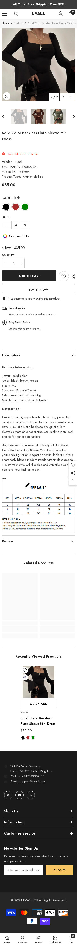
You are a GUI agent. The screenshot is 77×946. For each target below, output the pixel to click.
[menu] (4, 13)
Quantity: (8, 255)
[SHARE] (72, 276)
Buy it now (38, 289)
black (23, 738)
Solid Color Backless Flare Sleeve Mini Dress (38, 721)
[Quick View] (25, 677)
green (33, 738)
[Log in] (61, 13)
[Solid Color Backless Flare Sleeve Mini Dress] (38, 682)
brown (28, 738)
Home (5, 23)
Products (18, 23)
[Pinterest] (8, 795)
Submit (59, 870)
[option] (38, 64)
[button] (63, 97)
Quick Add (38, 704)
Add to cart (29, 276)
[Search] (16, 13)
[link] (20, 629)
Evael (18, 162)
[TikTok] (19, 795)
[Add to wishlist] (64, 276)
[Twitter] (31, 795)
